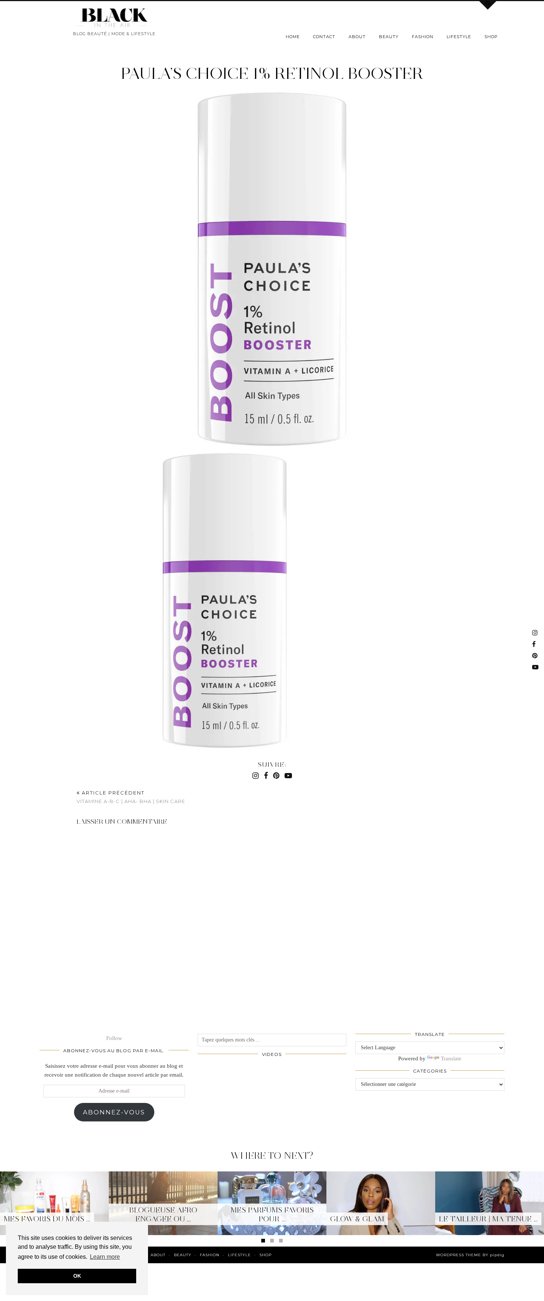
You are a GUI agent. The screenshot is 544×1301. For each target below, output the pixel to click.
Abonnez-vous (114, 1112)
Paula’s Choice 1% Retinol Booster (272, 73)
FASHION (422, 36)
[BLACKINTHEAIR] (114, 18)
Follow (114, 1038)
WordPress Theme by (470, 1254)
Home (293, 36)
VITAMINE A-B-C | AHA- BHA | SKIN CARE (131, 797)
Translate (451, 1058)
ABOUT (357, 36)
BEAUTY (389, 36)
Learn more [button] (105, 1257)
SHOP (491, 36)
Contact (324, 36)
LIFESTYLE (459, 36)
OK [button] (77, 1276)
